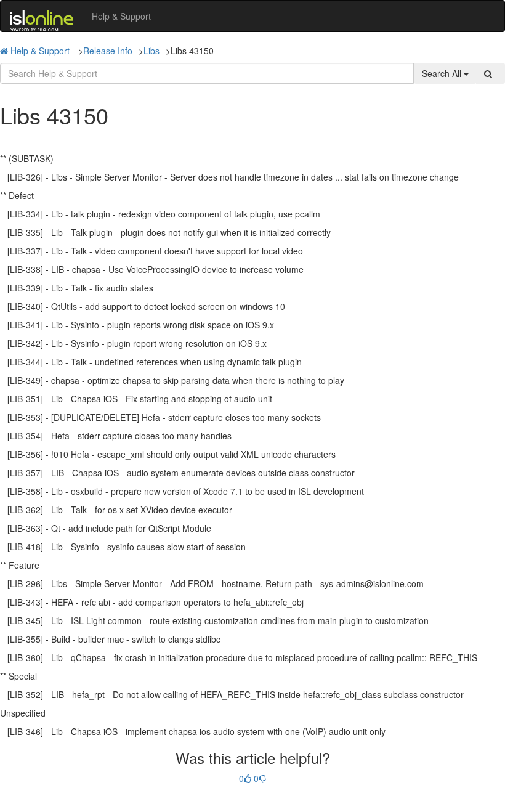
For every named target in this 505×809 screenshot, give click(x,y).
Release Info (107, 50)
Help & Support (121, 16)
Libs (151, 50)
